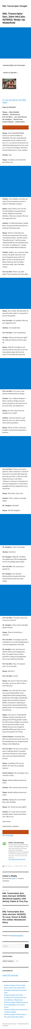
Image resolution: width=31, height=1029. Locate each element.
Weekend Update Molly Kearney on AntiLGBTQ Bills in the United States (16, 1004)
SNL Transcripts (7, 835)
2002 (25, 866)
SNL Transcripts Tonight (14, 6)
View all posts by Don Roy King (16, 859)
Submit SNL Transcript (10, 975)
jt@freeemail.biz (17, 935)
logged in (14, 878)
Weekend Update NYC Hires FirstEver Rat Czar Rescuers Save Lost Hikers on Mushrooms (15, 997)
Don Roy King (8, 866)
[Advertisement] (15, 43)
